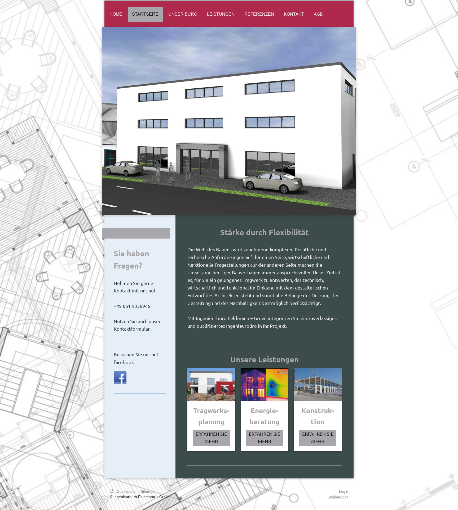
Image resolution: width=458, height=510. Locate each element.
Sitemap (148, 491)
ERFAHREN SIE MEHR (211, 437)
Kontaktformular (131, 328)
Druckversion (126, 491)
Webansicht (338, 496)
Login (343, 491)
